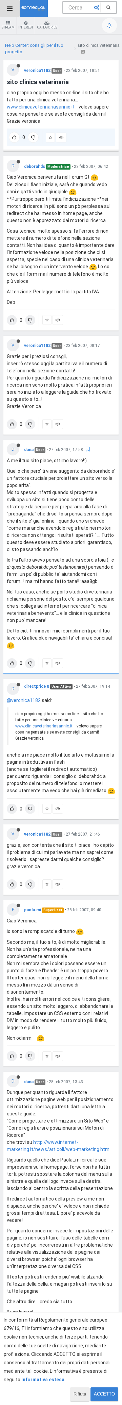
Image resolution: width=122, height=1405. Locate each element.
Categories (47, 27)
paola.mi (32, 910)
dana (29, 449)
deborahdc (34, 166)
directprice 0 (36, 686)
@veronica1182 (24, 700)
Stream (8, 27)
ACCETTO (104, 1394)
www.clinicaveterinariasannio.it (41, 107)
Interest (25, 27)
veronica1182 (37, 70)
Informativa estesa (42, 1379)
